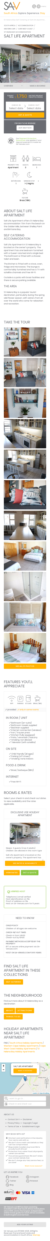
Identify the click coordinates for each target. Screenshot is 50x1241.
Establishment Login (31, 1126)
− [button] (3, 1069)
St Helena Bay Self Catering (15, 20)
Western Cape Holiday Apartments (21, 1045)
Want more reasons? (33, 1166)
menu (39, 6)
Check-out (34, 105)
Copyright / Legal (30, 1123)
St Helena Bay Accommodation (17, 32)
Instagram (34, 1177)
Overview (8, 86)
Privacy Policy (14, 1123)
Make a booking (25, 1071)
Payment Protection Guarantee (26, 139)
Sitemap (36, 1235)
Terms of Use (13, 1126)
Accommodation (25, 25)
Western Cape (9, 29)
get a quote (29, 872)
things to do (13, 1016)
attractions (25, 1010)
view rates (12, 872)
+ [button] (3, 1065)
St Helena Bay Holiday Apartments (22, 1050)
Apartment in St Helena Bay (25, 244)
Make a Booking (37, 86)
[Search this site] (34, 6)
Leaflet (35, 1093)
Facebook (14, 1177)
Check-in (16, 105)
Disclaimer (27, 1119)
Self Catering (13, 982)
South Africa (9, 25)
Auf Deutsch (25, 128)
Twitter (13, 1181)
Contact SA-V (14, 1119)
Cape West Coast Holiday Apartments (25, 1047)
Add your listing (25, 1224)
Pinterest (34, 1181)
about (9, 1010)
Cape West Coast (25, 29)
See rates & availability (25, 863)
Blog (11, 1185)
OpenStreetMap (44, 1093)
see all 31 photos (25, 666)
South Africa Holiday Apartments (26, 1042)
